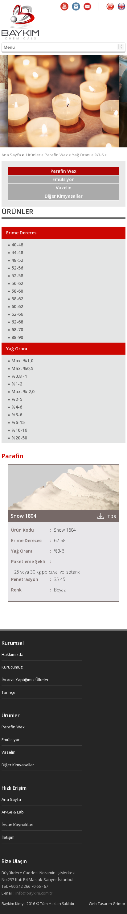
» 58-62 (15, 299)
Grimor (119, 903)
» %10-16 (17, 430)
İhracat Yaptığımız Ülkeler (25, 679)
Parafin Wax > (58, 155)
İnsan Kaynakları (17, 824)
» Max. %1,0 (20, 361)
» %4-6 (15, 407)
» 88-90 (15, 337)
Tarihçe (8, 692)
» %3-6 (15, 415)
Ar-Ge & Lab (13, 812)
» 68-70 (15, 329)
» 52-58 (15, 275)
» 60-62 (15, 306)
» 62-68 (15, 322)
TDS (111, 516)
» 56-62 (15, 283)
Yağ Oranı (16, 349)
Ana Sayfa (12, 155)
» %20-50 (17, 438)
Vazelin (64, 188)
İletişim (8, 837)
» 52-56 (15, 268)
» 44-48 (15, 252)
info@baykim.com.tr (33, 893)
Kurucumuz (12, 667)
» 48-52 (15, 260)
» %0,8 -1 (17, 376)
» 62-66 (15, 314)
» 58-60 (15, 291)
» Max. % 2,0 (21, 391)
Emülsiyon (63, 179)
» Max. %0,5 (20, 368)
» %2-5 (15, 399)
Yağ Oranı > (83, 155)
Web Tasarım (101, 903)
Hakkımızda (12, 654)
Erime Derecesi (22, 233)
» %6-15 (16, 422)
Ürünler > (35, 155)
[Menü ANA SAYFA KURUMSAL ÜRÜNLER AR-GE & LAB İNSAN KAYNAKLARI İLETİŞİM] (63, 47)
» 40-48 (15, 245)
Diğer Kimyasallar (64, 196)
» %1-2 (15, 384)
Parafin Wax (63, 171)
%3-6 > (101, 155)
